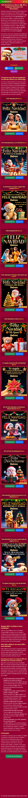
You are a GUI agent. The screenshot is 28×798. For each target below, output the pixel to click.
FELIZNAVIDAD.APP (7, 1)
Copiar (15, 71)
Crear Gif (20, 133)
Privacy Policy (20, 796)
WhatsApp (20, 68)
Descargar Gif (10, 133)
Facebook (10, 68)
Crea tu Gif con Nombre (14, 756)
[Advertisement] (14, 780)
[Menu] (18, 1)
